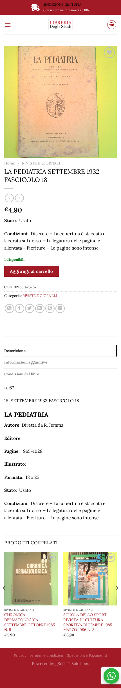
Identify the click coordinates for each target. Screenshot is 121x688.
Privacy (20, 655)
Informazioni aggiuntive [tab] (25, 362)
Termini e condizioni (46, 655)
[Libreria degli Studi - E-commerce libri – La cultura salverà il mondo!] (60, 25)
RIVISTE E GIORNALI (41, 163)
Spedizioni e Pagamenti (87, 655)
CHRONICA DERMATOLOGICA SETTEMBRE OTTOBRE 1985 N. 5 (29, 622)
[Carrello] (111, 24)
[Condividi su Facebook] (19, 308)
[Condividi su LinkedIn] (60, 308)
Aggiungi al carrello (31, 271)
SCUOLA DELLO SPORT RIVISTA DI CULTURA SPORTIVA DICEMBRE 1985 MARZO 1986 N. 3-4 (87, 622)
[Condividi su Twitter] (29, 308)
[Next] (117, 599)
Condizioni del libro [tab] (21, 374)
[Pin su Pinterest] (50, 308)
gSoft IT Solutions (72, 663)
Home (9, 163)
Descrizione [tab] (15, 350)
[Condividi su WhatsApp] (9, 308)
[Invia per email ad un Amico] (39, 308)
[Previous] (4, 599)
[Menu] (7, 25)
